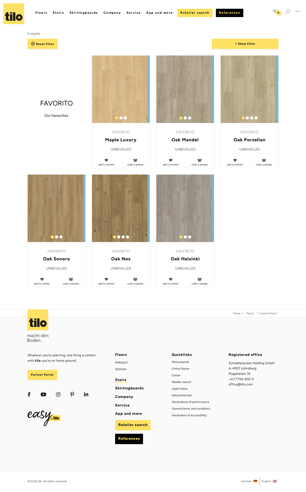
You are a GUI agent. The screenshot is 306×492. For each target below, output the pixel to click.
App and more (159, 13)
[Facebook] (29, 394)
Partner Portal (42, 374)
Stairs (58, 13)
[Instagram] (58, 394)
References (229, 13)
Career (176, 375)
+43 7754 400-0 (241, 379)
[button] (287, 11)
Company (112, 13)
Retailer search (195, 13)
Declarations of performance (190, 402)
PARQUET (121, 362)
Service (134, 13)
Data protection (182, 395)
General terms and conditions (191, 408)
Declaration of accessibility (189, 415)
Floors (41, 13)
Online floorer (181, 368)
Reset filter (44, 44)
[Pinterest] (72, 394)
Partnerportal (180, 362)
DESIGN (120, 369)
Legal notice (180, 388)
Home (236, 313)
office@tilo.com (241, 384)
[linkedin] (86, 394)
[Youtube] (43, 394)
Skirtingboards (84, 13)
